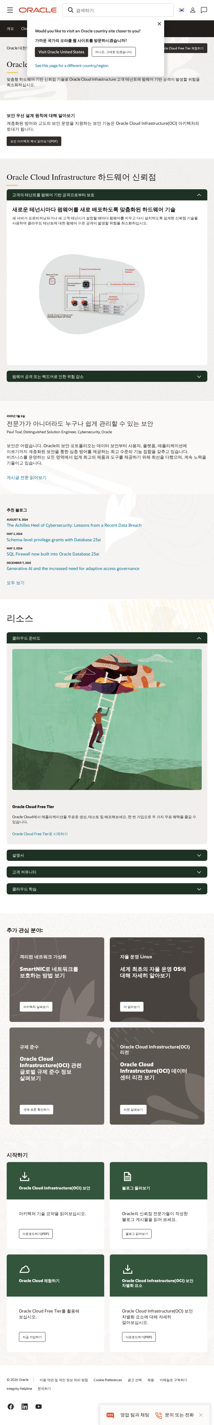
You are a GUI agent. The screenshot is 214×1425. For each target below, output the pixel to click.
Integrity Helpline (19, 1388)
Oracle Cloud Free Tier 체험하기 (181, 48)
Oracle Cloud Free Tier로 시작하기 (40, 834)
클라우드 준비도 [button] (26, 638)
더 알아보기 (132, 1007)
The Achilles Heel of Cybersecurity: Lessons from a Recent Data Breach (74, 525)
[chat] (110, 1415)
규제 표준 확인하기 (36, 1109)
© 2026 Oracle (17, 1379)
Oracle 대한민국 (20, 48)
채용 (150, 1380)
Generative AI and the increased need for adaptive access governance (73, 568)
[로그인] (192, 10)
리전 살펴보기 (133, 1109)
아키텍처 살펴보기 (36, 1007)
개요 (10, 28)
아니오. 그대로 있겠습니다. (113, 52)
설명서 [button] (18, 855)
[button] (10, 10)
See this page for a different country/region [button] (71, 65)
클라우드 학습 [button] (24, 889)
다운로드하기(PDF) (36, 1234)
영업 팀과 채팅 (134, 1414)
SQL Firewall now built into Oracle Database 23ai (53, 554)
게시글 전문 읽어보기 (27, 477)
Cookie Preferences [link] (108, 1380)
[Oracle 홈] (38, 10)
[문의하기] (204, 10)
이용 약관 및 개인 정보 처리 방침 (64, 1380)
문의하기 (44, 1388)
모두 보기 (16, 582)
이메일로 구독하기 (173, 1380)
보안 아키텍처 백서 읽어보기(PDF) (34, 141)
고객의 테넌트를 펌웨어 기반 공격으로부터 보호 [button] (53, 194)
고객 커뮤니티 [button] (24, 872)
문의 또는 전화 (179, 1414)
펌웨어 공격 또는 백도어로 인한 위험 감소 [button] (48, 376)
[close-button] (201, 1415)
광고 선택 (135, 1380)
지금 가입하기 (32, 1337)
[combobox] (118, 10)
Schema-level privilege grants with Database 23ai (54, 539)
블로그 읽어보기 (137, 1234)
